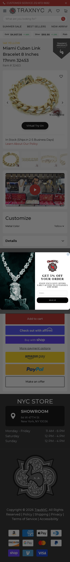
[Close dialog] (68, 254)
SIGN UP (52, 300)
